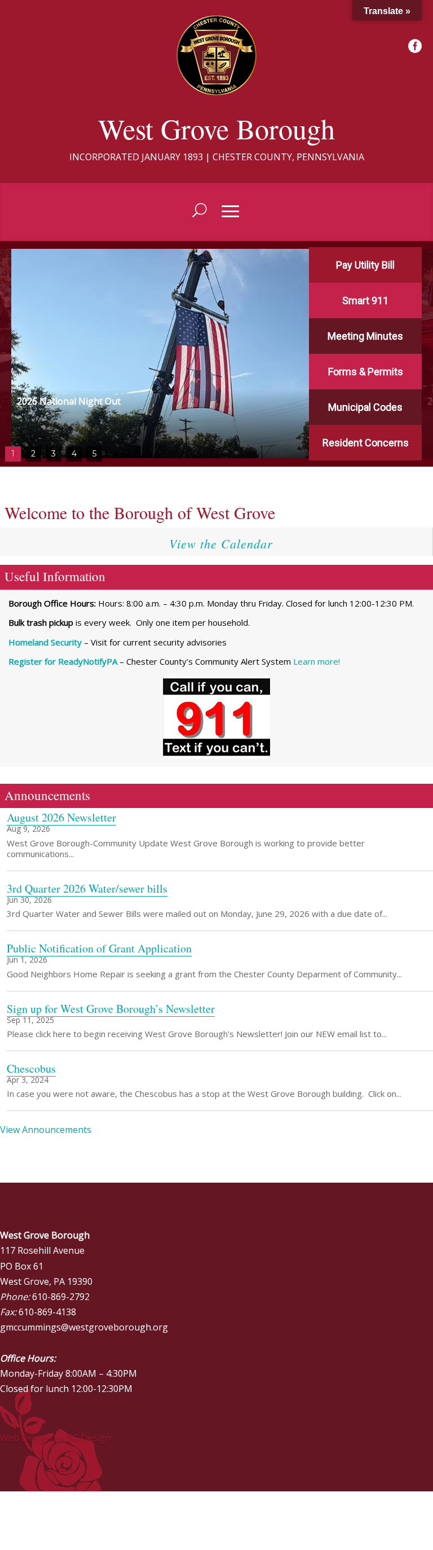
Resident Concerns (365, 443)
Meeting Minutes (365, 336)
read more (27, 865)
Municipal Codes (365, 407)
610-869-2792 (61, 1296)
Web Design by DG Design (55, 1438)
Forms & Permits (365, 371)
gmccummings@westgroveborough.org (84, 1327)
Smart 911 (365, 300)
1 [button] (13, 454)
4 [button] (74, 454)
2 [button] (33, 454)
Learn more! (316, 661)
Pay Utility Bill (365, 265)
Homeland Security (45, 642)
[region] (216, 354)
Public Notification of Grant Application (99, 948)
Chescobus (31, 1068)
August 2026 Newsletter (61, 817)
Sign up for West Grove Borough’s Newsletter (111, 1008)
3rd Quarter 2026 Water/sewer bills (87, 888)
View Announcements (45, 1129)
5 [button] (94, 454)
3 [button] (53, 454)
